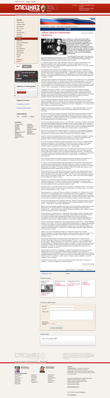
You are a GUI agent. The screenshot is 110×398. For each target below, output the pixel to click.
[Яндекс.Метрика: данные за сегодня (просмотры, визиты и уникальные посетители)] (71, 395)
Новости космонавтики (32, 129)
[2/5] (86, 266)
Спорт (18, 56)
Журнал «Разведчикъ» (23, 42)
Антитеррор (20, 44)
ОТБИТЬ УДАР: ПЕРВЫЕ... (45, 294)
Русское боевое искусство (30, 127)
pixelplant (83, 392)
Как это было (20, 28)
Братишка (17, 126)
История (53, 26)
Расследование (21, 48)
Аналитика (19, 36)
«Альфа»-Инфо (21, 24)
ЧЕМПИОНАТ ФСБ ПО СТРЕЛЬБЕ (86, 8)
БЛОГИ (19, 61)
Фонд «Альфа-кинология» (30, 132)
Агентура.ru (17, 125)
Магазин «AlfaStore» (31, 133)
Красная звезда (18, 134)
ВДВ (16, 130)
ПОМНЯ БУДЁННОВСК (84, 10)
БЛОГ (18, 66)
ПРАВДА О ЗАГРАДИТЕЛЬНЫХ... (61, 284)
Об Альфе (33, 1)
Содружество (20, 50)
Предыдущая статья (47, 273)
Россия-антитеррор (19, 124)
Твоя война (17, 128)
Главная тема (20, 22)
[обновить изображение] (52, 323)
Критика (19, 54)
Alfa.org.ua (29, 130)
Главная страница (44, 26)
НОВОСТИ (19, 59)
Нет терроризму (18, 135)
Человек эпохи (20, 32)
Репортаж (19, 46)
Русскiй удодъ (30, 125)
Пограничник (17, 129)
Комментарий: (45, 311)
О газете (28, 1)
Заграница (19, 40)
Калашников (29, 124)
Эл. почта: (44, 309)
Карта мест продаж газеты (24, 108)
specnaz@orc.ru (90, 356)
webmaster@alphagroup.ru (73, 386)
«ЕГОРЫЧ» (81, 6)
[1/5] (85, 266)
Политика (19, 30)
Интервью (19, 34)
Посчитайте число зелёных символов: (45, 323)
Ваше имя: (44, 306)
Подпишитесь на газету (23, 104)
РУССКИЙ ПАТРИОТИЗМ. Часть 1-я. (87, 5)
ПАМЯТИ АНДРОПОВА (86, 283)
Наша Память (20, 26)
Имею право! (20, 52)
